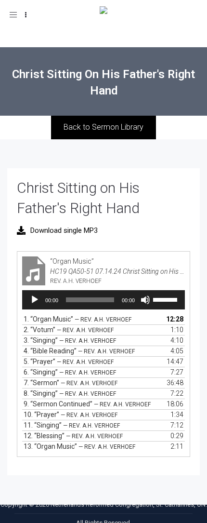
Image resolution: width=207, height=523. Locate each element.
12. (73, 436)
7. (70, 383)
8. (70, 393)
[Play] (34, 300)
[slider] (166, 299)
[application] (103, 299)
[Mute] (145, 300)
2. (69, 330)
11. (72, 425)
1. (77, 319)
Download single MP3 (64, 230)
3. (70, 340)
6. (70, 372)
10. (70, 414)
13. (79, 446)
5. (69, 361)
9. (87, 404)
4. (79, 351)
